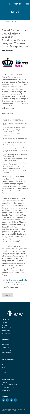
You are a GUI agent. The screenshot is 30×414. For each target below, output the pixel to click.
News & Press (6, 330)
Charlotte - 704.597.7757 (9, 385)
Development (6, 344)
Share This (7, 295)
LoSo (3, 367)
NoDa (3, 364)
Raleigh (4, 372)
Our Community (6, 328)
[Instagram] (15, 400)
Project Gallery (6, 352)
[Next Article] (26, 22)
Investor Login (6, 390)
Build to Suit (5, 347)
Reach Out (5, 382)
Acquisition (5, 342)
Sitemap (14, 410)
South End (5, 362)
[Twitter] (3, 400)
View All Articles (11, 21)
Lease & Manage (7, 350)
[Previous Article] (22, 22)
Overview (4, 322)
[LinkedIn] (7, 400)
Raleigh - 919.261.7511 (8, 387)
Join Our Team (6, 333)
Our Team (5, 325)
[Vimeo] (11, 400)
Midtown (4, 370)
